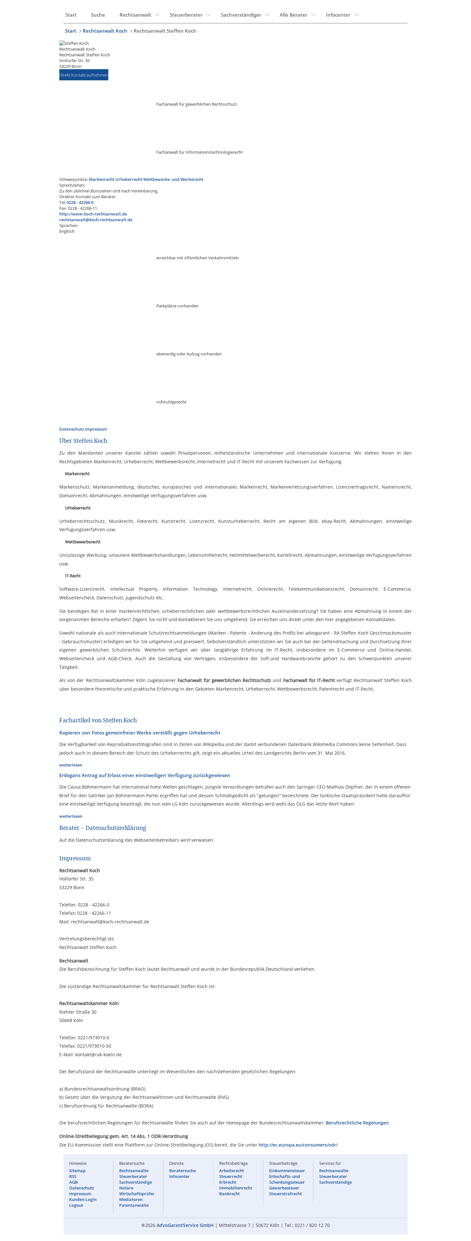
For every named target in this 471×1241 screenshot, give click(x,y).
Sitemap (77, 1170)
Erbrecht (227, 1182)
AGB (73, 1182)
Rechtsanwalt (135, 15)
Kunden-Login (82, 1199)
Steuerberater (186, 15)
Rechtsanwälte (133, 1170)
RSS (72, 1176)
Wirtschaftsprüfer (137, 1193)
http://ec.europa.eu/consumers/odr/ (298, 1145)
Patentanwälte (134, 1205)
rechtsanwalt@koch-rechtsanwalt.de (95, 220)
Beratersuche (182, 1170)
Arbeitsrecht (231, 1170)
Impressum (96, 429)
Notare (126, 1188)
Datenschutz (71, 429)
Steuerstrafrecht (285, 1193)
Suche (98, 15)
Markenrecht (101, 179)
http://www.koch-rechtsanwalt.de (93, 214)
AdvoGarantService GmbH (185, 1225)
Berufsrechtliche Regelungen (357, 1123)
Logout (76, 1205)
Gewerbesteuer (284, 1188)
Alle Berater (293, 15)
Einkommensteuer (287, 1170)
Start (71, 15)
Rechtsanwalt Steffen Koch (165, 31)
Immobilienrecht (235, 1188)
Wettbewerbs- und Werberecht (173, 179)
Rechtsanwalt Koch (105, 31)
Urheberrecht (128, 179)
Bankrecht (229, 1193)
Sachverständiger (241, 15)
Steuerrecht (230, 1176)
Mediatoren (131, 1199)
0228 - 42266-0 (80, 202)
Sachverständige (135, 1182)
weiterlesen (70, 765)
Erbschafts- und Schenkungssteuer (287, 1179)
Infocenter (338, 15)
